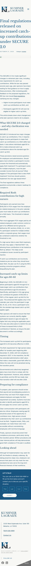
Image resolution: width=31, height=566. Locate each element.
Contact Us (7, 535)
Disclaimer (24, 551)
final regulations (19, 96)
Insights (24, 51)
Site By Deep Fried (7, 552)
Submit (9, 495)
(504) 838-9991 (9, 531)
